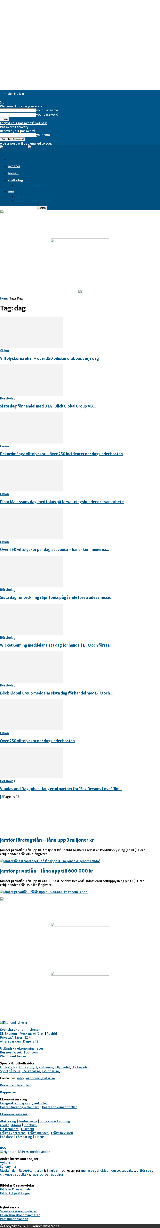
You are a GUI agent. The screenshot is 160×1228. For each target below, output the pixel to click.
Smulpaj (52, 1170)
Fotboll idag (8, 1067)
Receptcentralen (31, 1170)
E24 (28, 1037)
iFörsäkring (23, 1137)
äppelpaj (57, 1174)
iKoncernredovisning (55, 1121)
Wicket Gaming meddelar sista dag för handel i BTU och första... (56, 645)
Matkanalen (8, 1170)
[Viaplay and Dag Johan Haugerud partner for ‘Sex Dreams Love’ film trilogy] (31, 777)
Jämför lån (40, 1103)
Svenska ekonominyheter (20, 1030)
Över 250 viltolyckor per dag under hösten (37, 741)
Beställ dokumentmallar (59, 1107)
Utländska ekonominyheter (21, 1048)
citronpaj (6, 1174)
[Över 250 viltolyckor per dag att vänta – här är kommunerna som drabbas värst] (31, 538)
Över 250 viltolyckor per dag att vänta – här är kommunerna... (54, 549)
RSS (3, 1148)
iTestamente (9, 1129)
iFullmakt (27, 1129)
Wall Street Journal (13, 1056)
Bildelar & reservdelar (16, 1189)
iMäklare (6, 1137)
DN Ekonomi (9, 1033)
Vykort (5, 1163)
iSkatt (4, 1125)
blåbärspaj (144, 1170)
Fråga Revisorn (62, 1133)
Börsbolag (7, 398)
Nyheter (14, 166)
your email (43, 135)
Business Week (11, 1052)
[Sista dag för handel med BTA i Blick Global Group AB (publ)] (31, 394)
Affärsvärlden (10, 1041)
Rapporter (8, 1092)
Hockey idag (81, 1067)
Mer (11, 191)
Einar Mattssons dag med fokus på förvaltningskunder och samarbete (62, 502)
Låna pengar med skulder (34, 200)
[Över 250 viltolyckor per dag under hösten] (31, 729)
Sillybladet (62, 1067)
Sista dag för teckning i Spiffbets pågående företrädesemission (57, 597)
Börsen (13, 173)
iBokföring (8, 1121)
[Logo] (14, 149)
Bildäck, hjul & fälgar (15, 1193)
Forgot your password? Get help (23, 123)
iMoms (16, 1125)
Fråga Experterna (13, 1133)
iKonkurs (30, 1125)
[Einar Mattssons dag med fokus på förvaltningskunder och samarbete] (31, 490)
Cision (4, 351)
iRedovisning (28, 1121)
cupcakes (128, 1170)
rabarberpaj (40, 1174)
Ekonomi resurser (14, 1114)
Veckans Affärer (32, 1033)
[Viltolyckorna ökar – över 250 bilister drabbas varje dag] (31, 347)
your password (47, 114)
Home (4, 298)
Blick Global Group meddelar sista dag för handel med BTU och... (56, 693)
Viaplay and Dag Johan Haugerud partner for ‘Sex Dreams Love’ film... (61, 789)
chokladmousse (108, 1170)
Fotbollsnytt (28, 1067)
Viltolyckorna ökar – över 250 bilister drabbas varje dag (49, 358)
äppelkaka (22, 1174)
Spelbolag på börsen (30, 186)
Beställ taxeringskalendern (19, 1107)
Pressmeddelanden (15, 1085)
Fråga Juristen (38, 1133)
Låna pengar (25, 197)
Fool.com (31, 1052)
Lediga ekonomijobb (15, 1103)
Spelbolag (15, 180)
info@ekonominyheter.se (36, 1078)
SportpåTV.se (10, 1071)
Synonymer (8, 1167)
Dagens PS (30, 1041)
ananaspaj (87, 1170)
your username (47, 110)
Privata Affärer (11, 1037)
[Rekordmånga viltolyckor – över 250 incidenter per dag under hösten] (31, 442)
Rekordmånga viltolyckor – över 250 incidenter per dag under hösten (61, 454)
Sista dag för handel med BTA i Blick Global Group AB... (48, 406)
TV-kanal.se (31, 1071)
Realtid (52, 1033)
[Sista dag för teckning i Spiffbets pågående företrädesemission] (31, 586)
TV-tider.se (50, 1071)
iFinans (39, 1137)
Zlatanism (46, 1067)
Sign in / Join (16, 93)
